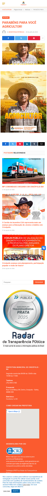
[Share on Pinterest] (34, 38)
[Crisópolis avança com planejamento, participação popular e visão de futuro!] (23, 247)
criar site (20, 457)
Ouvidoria (9, 399)
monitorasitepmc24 (16, 32)
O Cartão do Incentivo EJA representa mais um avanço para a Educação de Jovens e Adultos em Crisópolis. (22, 224)
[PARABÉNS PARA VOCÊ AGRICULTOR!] (23, 53)
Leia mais (26, 485)
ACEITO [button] (15, 491)
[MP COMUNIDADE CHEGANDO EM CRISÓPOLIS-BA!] (23, 171)
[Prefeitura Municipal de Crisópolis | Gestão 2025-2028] (23, 3)
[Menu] (3, 3)
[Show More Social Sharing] (43, 38)
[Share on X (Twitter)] (21, 38)
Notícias (6, 17)
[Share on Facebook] (8, 38)
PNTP (16, 470)
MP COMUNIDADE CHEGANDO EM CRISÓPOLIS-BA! (23, 187)
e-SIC (16, 399)
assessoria (13, 461)
